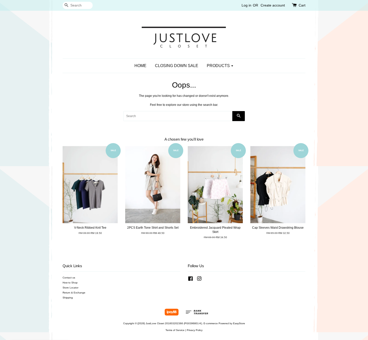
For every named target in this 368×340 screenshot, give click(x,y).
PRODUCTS (219, 66)
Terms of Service (175, 330)
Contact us (69, 277)
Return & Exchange (74, 292)
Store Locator (70, 287)
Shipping (68, 297)
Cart (302, 5)
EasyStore (239, 323)
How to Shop (70, 282)
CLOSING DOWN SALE (176, 66)
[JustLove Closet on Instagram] (199, 279)
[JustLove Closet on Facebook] (190, 279)
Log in (246, 5)
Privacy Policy (195, 330)
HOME (140, 66)
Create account (273, 5)
